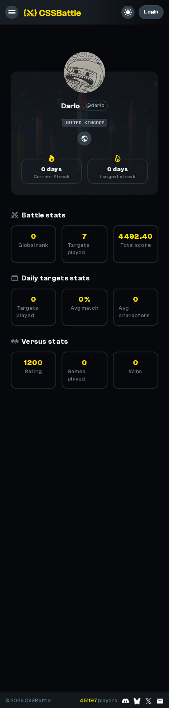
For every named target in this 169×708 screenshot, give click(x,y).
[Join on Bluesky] (137, 701)
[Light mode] (128, 12)
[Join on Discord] (125, 701)
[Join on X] (148, 701)
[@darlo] (84, 72)
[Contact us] (160, 701)
